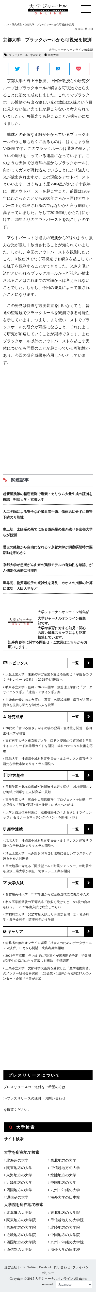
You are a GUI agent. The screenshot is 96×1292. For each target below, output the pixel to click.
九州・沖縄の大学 (65, 1190)
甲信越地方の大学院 (67, 1220)
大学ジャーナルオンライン (54, 1278)
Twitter (32, 1267)
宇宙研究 (35, 54)
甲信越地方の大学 (65, 1168)
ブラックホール (18, 54)
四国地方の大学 (19, 1190)
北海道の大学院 (19, 1213)
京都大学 (53, 54)
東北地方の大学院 (65, 1213)
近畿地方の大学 (19, 1183)
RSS (22, 1267)
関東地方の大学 (19, 1168)
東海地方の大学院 (21, 1227)
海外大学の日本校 (65, 1197)
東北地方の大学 (63, 1160)
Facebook (45, 1267)
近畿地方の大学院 (21, 1235)
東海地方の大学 (19, 1175)
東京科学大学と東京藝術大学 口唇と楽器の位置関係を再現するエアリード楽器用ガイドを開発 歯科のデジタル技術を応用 (48, 746)
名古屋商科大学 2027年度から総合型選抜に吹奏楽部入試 (47, 894)
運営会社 (10, 1267)
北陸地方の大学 (63, 1175)
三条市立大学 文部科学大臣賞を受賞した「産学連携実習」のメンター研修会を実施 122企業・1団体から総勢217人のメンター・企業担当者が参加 (47, 973)
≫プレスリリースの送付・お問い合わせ (34, 1098)
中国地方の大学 (63, 1183)
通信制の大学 (17, 1197)
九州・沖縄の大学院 (67, 1242)
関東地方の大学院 (21, 1220)
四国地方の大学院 (21, 1242)
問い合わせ (62, 1267)
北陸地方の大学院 (65, 1227)
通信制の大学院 (19, 1250)
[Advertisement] (48, 418)
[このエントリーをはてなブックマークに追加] (59, 69)
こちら (72, 642)
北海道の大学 (17, 1160)
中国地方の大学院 (65, 1235)
